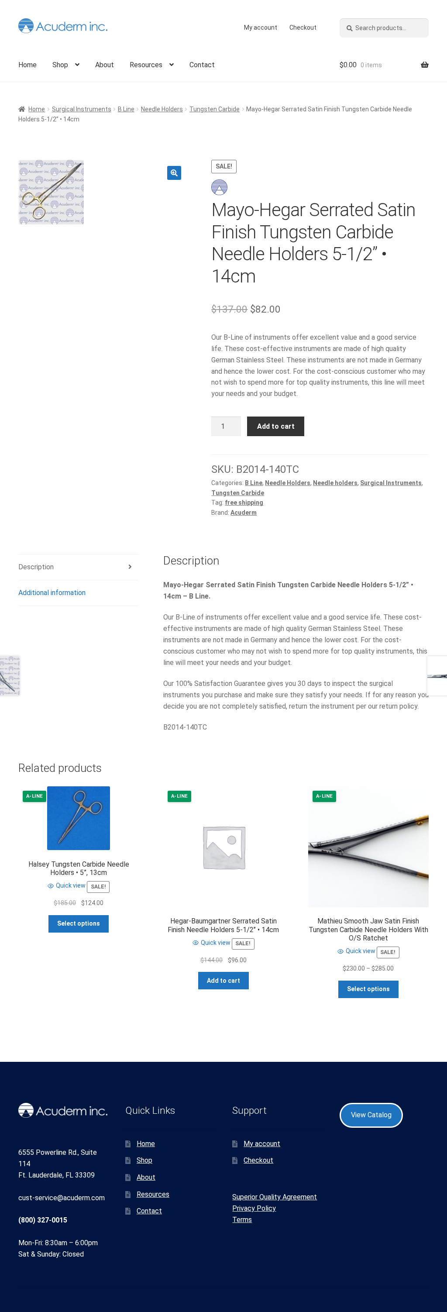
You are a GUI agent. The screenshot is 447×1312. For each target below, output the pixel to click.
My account (260, 27)
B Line (126, 109)
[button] (174, 173)
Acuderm (243, 512)
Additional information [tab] (52, 593)
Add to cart (276, 426)
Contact (202, 65)
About (104, 65)
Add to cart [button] (223, 980)
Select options (78, 923)
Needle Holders (162, 109)
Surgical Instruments (81, 109)
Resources (146, 65)
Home (27, 65)
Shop (60, 65)
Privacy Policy (254, 1208)
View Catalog (371, 1115)
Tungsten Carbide (214, 109)
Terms (242, 1220)
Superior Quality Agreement (274, 1197)
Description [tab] (36, 567)
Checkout (302, 27)
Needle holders (335, 482)
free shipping (244, 502)
